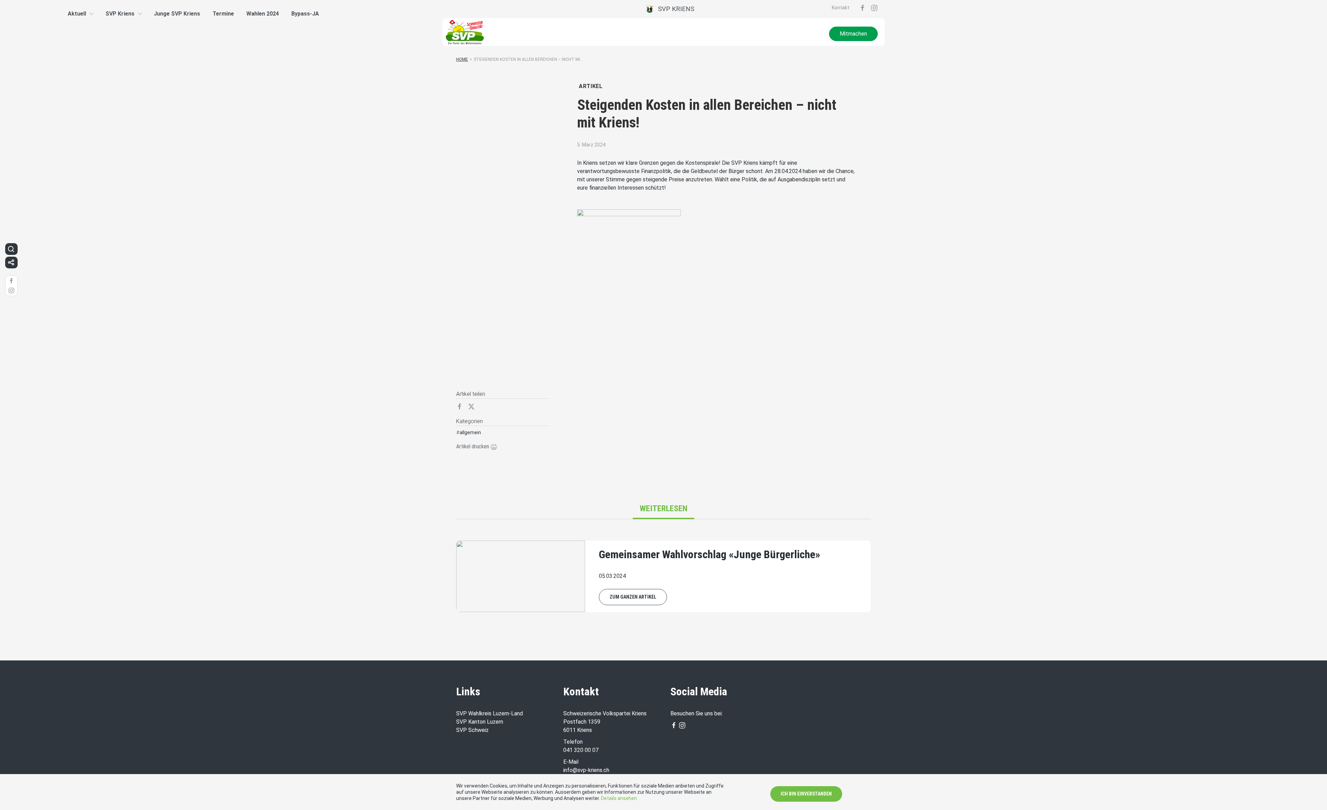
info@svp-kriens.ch (586, 770)
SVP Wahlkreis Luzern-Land (489, 713)
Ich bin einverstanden (806, 794)
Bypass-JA (305, 13)
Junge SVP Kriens (177, 13)
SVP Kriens (673, 9)
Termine (223, 13)
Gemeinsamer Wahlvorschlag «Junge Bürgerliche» (709, 554)
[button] (11, 249)
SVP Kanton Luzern (479, 721)
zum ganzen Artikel (633, 597)
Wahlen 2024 (262, 13)
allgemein (470, 432)
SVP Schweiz (472, 730)
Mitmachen (853, 33)
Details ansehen (619, 798)
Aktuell (77, 13)
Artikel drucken (473, 446)
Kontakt (840, 7)
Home (462, 59)
